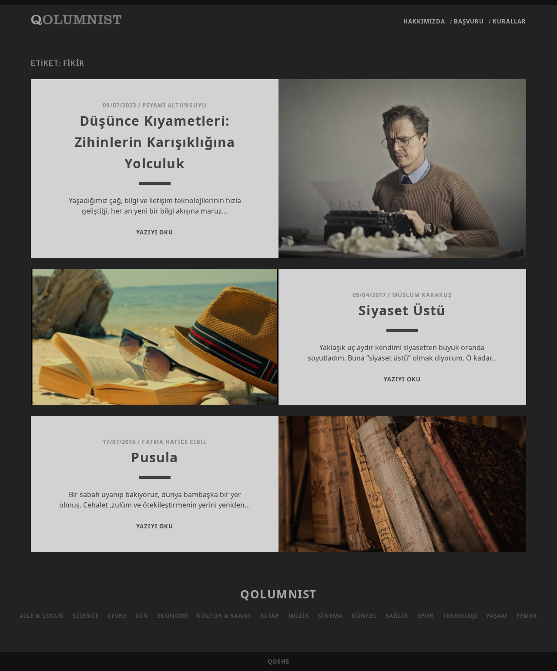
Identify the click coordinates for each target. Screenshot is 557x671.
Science (86, 616)
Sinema (330, 616)
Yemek (526, 616)
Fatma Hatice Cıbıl (174, 442)
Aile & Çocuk (42, 616)
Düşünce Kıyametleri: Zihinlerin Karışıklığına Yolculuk (154, 142)
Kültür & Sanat (224, 616)
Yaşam (496, 616)
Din (141, 616)
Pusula (154, 457)
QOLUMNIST (278, 594)
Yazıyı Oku (154, 232)
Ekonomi (172, 616)
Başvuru (469, 21)
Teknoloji (460, 616)
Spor (425, 616)
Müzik (298, 616)
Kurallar (509, 21)
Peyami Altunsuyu (174, 105)
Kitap (269, 616)
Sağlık (397, 616)
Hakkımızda (424, 21)
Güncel (364, 616)
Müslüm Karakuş (422, 295)
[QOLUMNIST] (76, 21)
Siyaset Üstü (402, 310)
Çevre (117, 616)
